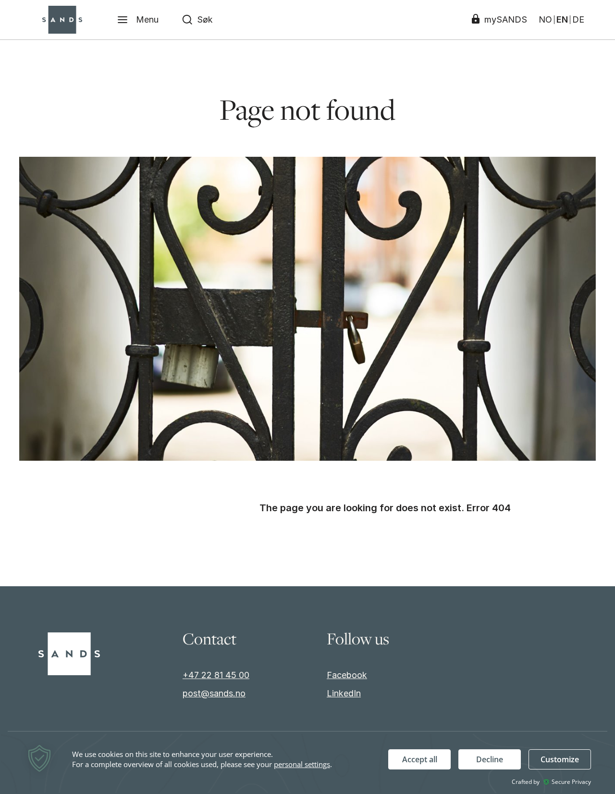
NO (545, 19)
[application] (307, 763)
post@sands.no (214, 693)
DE (578, 19)
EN (562, 19)
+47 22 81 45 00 (216, 675)
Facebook (347, 675)
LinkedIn (344, 693)
